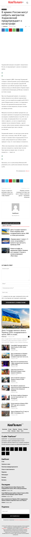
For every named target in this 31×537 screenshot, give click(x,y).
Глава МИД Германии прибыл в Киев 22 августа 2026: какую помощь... (19, 347)
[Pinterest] (10, 30)
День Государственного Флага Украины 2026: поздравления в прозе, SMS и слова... (14, 332)
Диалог (27, 171)
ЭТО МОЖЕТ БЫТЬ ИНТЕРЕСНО (11, 223)
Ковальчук (4, 336)
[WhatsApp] (14, 30)
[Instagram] (7, 449)
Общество (8, 7)
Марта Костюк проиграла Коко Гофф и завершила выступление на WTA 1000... (19, 363)
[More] (25, 30)
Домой (3, 7)
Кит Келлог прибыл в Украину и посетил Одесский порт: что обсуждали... (19, 397)
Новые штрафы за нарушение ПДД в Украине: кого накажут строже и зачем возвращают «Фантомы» (19, 252)
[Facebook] (3, 30)
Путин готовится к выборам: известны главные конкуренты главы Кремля (7, 193)
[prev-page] (3, 260)
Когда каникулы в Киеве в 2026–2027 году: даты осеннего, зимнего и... (19, 405)
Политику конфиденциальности (21, 519)
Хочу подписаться (14, 516)
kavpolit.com (26, 528)
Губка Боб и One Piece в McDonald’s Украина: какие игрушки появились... (18, 371)
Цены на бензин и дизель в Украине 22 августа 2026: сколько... (18, 379)
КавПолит (5, 26)
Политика (4, 496)
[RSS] (16, 449)
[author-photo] (15, 211)
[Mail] (12, 449)
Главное (3, 502)
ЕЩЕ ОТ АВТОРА (7, 225)
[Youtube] (7, 453)
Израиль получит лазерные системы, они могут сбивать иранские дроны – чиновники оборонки (22, 194)
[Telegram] (21, 30)
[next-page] (5, 260)
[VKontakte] (3, 453)
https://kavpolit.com (15, 215)
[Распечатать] (17, 30)
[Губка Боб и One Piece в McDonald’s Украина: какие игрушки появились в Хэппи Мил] (6, 371)
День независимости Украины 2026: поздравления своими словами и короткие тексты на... (20, 355)
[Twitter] (6, 30)
